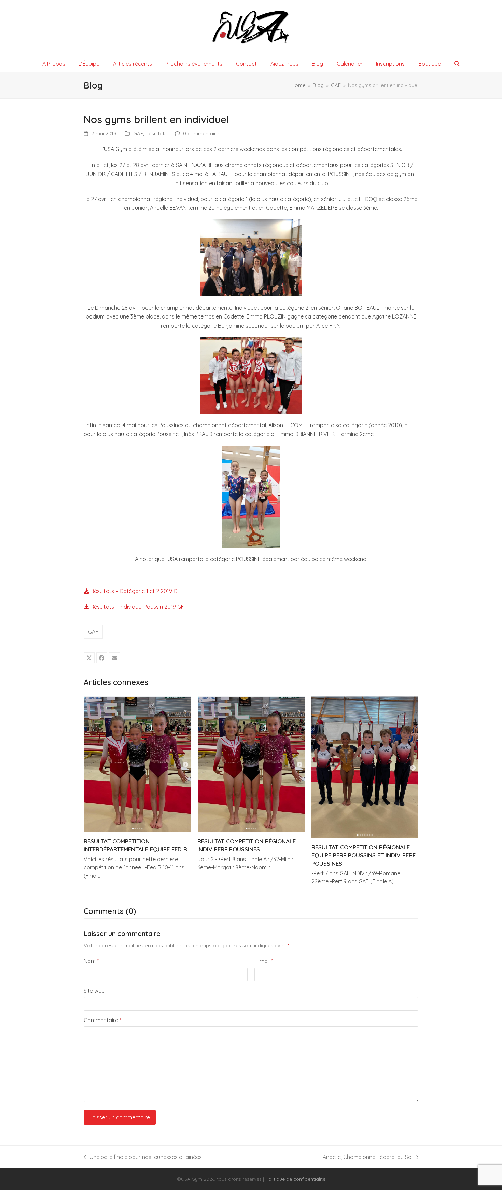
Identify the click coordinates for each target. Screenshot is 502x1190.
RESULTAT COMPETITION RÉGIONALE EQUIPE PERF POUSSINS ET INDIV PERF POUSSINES (363, 855)
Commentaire (102, 1020)
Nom (91, 961)
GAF (138, 133)
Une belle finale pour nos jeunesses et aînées (143, 1157)
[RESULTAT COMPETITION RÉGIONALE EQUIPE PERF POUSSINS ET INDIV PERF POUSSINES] (364, 766)
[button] (457, 63)
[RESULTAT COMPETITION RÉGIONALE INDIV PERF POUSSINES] (250, 763)
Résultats (156, 133)
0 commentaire (201, 133)
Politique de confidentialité (295, 1179)
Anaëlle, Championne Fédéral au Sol (368, 1157)
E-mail (263, 961)
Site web (94, 990)
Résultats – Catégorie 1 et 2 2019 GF (134, 590)
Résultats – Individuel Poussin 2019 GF (136, 606)
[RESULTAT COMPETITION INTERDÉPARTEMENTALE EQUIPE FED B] (137, 763)
